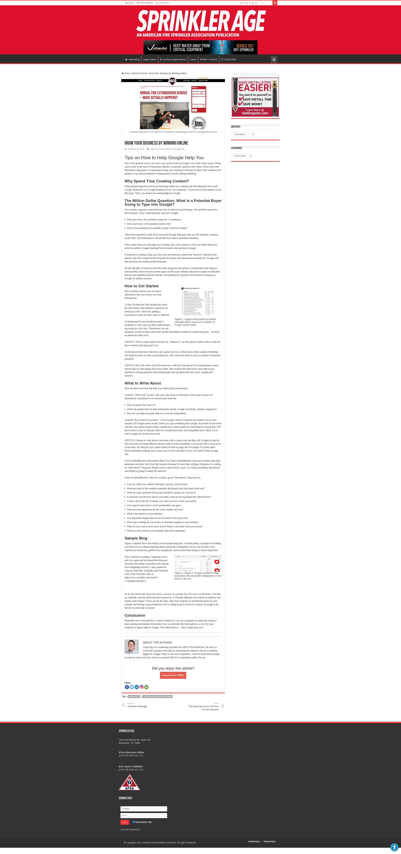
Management (179, 149)
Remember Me (143, 822)
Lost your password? (130, 829)
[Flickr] (250, 3)
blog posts (134, 697)
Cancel (193, 59)
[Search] (275, 2)
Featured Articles (139, 73)
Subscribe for (173, 675)
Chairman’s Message (137, 705)
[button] (394, 847)
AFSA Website (146, 3)
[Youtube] (253, 3)
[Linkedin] (137, 687)
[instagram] (256, 3)
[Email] (146, 687)
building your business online (157, 697)
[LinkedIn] (246, 3)
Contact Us (163, 3)
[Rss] (241, 3)
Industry (168, 149)
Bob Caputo (125, 766)
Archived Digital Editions (175, 59)
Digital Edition (149, 59)
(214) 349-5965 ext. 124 (131, 769)
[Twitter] (132, 687)
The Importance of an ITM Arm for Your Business (203, 706)
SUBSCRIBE (230, 59)
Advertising (134, 59)
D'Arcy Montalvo (127, 752)
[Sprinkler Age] (200, 23)
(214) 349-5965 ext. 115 (131, 755)
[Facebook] (244, 3)
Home (130, 3)
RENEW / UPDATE (208, 59)
